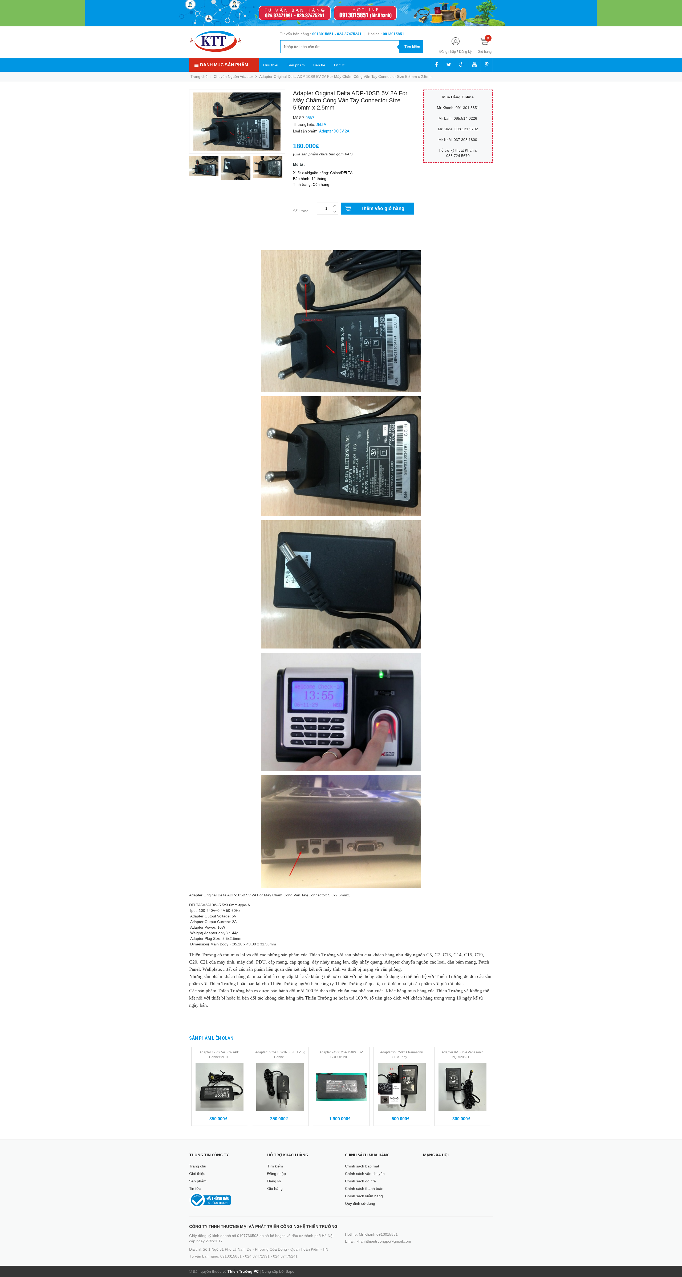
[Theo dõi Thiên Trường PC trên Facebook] (436, 65)
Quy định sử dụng (360, 1203)
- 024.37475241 (348, 34)
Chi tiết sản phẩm (204, 237)
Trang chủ (197, 1166)
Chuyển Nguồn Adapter (233, 76)
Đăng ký (465, 52)
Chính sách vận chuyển (365, 1173)
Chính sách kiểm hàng (364, 1196)
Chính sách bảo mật (362, 1166)
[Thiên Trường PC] (215, 41)
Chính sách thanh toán (364, 1188)
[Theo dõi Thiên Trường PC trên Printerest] (487, 65)
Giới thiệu (271, 65)
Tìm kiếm (275, 1166)
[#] (341, 13)
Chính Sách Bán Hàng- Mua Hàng (218, 243)
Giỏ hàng (275, 1188)
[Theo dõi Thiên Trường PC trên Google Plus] (461, 65)
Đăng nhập (447, 52)
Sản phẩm (296, 65)
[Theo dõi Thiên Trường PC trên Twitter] (448, 65)
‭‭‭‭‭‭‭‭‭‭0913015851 (393, 34)
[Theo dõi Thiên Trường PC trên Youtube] (474, 65)
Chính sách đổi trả (360, 1181)
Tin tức (339, 65)
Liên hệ (319, 65)
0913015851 (323, 34)
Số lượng (300, 211)
